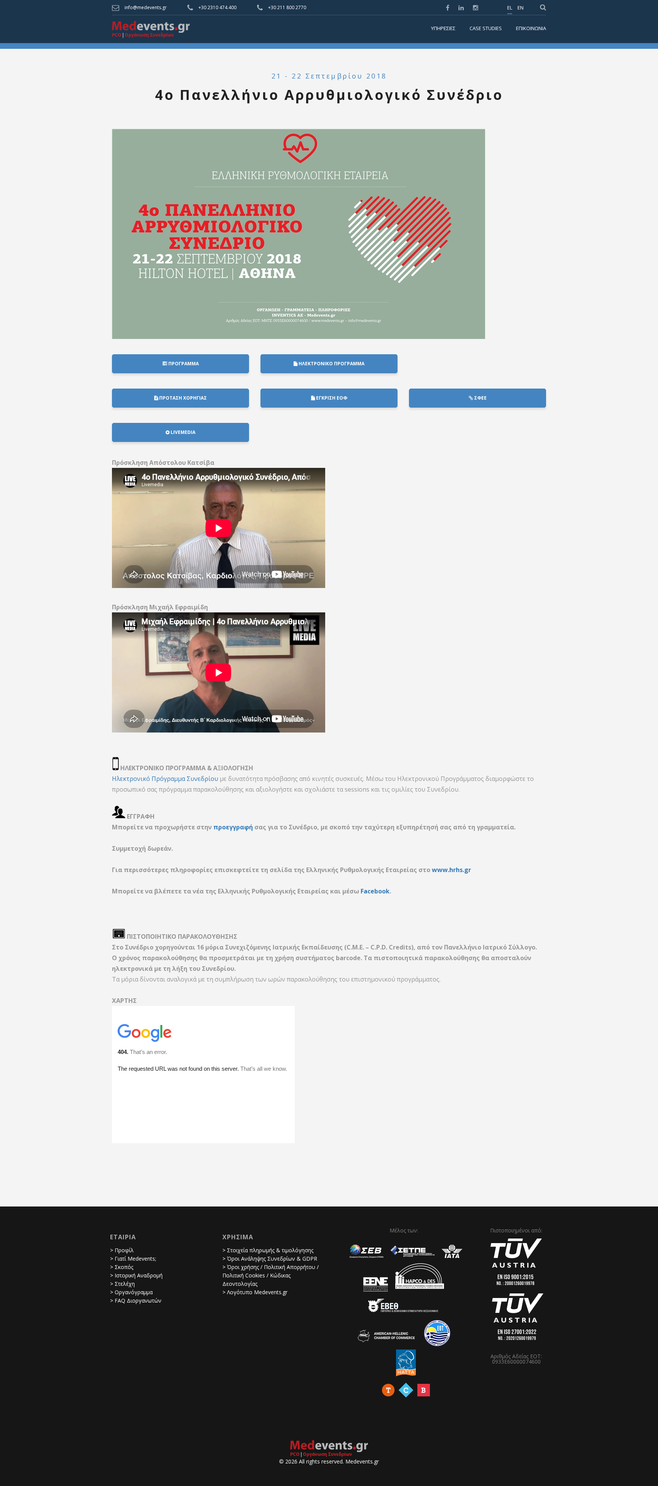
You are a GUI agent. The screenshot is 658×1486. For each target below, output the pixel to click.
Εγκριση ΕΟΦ (331, 398)
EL (509, 8)
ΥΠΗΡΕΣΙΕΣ (443, 29)
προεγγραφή (233, 827)
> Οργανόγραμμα (131, 1292)
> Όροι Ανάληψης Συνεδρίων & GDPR (269, 1258)
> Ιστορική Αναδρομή (136, 1275)
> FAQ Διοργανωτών (135, 1300)
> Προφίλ (122, 1250)
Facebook (375, 891)
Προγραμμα (183, 363)
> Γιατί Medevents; (133, 1258)
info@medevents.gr (146, 7)
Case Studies (486, 29)
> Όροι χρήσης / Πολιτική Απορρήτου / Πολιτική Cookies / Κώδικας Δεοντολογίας (270, 1275)
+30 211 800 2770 (287, 7)
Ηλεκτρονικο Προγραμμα (330, 363)
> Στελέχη (122, 1283)
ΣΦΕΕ (480, 398)
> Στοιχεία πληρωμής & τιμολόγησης (267, 1250)
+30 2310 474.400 (217, 7)
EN (520, 8)
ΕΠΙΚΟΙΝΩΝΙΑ (531, 29)
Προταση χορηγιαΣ (182, 398)
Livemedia (182, 432)
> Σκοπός (121, 1267)
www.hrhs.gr (451, 870)
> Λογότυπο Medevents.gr (254, 1292)
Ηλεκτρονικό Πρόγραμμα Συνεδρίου (165, 778)
